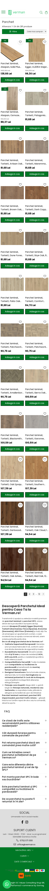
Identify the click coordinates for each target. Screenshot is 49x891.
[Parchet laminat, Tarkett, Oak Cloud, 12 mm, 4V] (36, 513)
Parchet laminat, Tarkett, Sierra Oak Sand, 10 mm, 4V (35, 391)
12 (39, 594)
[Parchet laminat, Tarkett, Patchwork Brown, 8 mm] (12, 330)
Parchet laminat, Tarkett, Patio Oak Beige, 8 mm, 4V (10, 299)
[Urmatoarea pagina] (43, 594)
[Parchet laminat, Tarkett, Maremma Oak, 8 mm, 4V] (36, 147)
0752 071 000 (26, 840)
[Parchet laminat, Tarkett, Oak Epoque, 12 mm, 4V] (12, 467)
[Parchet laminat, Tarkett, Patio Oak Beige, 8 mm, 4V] (12, 284)
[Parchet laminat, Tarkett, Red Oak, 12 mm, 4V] (36, 559)
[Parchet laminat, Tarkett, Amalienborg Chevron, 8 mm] (12, 376)
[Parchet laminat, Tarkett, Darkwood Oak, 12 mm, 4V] (12, 513)
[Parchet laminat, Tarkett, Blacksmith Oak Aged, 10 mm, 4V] (12, 421)
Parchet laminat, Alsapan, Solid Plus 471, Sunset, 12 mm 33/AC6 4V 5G (10, 65)
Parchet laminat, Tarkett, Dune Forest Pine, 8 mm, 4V (12, 253)
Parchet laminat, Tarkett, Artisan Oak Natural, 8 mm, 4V (11, 162)
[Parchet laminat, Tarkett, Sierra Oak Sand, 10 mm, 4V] (36, 376)
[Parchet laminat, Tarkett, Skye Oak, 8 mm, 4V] (36, 238)
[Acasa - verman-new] (17, 13)
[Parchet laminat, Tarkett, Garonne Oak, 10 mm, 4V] (36, 421)
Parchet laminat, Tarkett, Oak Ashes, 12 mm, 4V (11, 574)
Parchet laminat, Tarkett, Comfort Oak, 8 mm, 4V (34, 299)
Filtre (14, 31)
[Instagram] (26, 822)
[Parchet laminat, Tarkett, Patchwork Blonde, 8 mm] (36, 330)
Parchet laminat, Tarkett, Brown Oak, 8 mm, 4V (12, 207)
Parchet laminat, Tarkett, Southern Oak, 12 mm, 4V (34, 482)
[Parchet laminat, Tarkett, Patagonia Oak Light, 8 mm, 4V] (36, 98)
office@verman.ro (26, 844)
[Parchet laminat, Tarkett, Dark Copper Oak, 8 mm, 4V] (36, 192)
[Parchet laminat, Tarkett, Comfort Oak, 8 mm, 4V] (36, 284)
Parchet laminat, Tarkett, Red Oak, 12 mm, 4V (35, 574)
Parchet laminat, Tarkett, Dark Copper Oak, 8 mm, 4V (36, 207)
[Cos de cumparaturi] (46, 12)
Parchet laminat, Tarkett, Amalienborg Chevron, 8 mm (12, 391)
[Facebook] (22, 822)
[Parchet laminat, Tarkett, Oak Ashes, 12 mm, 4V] (12, 559)
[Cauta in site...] (41, 12)
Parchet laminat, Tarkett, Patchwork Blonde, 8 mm (35, 345)
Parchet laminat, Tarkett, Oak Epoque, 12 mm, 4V (12, 482)
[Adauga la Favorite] (20, 41)
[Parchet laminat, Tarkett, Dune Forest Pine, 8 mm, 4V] (12, 238)
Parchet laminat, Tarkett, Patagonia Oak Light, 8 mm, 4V (35, 113)
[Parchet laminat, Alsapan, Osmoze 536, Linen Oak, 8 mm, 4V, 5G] (12, 98)
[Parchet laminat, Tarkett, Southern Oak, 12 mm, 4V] (36, 467)
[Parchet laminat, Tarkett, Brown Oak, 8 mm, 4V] (12, 192)
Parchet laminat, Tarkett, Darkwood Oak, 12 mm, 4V (11, 528)
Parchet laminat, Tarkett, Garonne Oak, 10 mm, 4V (34, 437)
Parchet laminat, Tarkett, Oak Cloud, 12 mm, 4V (36, 528)
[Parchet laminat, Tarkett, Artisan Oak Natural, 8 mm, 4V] (12, 147)
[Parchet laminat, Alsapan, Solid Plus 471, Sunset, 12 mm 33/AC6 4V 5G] (12, 50)
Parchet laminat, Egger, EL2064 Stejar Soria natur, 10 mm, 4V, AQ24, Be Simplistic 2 (36, 65)
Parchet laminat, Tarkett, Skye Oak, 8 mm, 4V (36, 253)
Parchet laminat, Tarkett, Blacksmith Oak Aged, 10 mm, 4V (12, 437)
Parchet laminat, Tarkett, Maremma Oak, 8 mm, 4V (35, 162)
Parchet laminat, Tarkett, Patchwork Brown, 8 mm (11, 345)
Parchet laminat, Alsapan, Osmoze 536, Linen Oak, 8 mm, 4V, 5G (12, 113)
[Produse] (3, 13)
